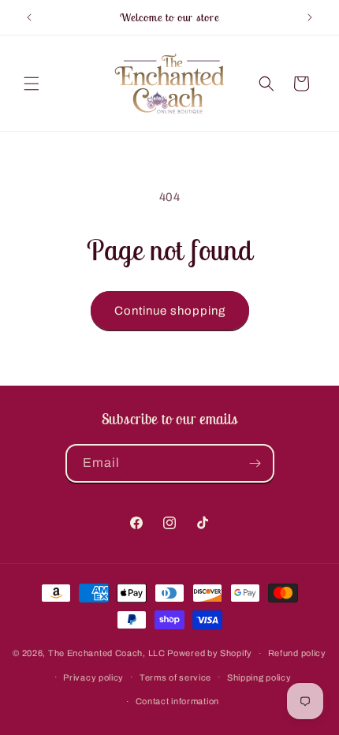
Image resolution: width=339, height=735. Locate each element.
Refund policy (297, 653)
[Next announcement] (309, 17)
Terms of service (175, 677)
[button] (31, 83)
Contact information (177, 701)
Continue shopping (169, 310)
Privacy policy (93, 677)
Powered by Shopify (209, 653)
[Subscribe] (255, 463)
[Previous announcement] (29, 17)
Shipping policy (259, 677)
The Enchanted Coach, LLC (107, 653)
